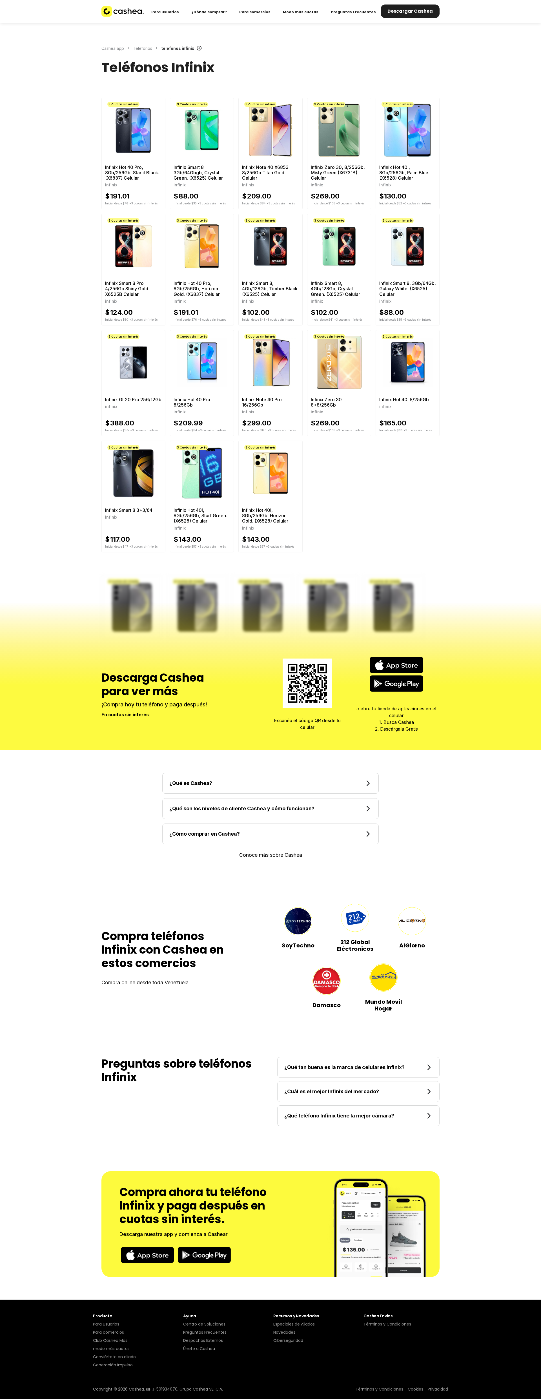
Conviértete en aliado (114, 1357)
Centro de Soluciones (204, 1324)
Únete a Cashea (199, 1348)
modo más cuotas (111, 1348)
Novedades (284, 1332)
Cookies (415, 1389)
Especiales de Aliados (294, 1324)
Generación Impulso (113, 1365)
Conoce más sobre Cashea (270, 855)
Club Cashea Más (110, 1340)
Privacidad (438, 1389)
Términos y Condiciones (387, 1324)
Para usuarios (106, 1324)
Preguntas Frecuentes (205, 1332)
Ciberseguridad (288, 1340)
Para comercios (108, 1332)
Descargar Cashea (410, 11)
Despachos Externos (203, 1340)
